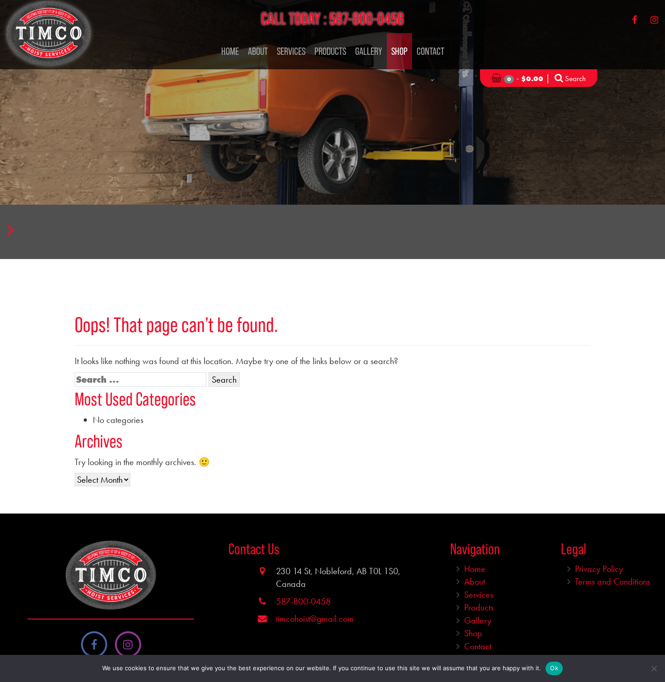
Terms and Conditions (612, 581)
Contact (430, 51)
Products (330, 51)
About (258, 51)
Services (291, 51)
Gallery (368, 51)
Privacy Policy (599, 569)
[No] (653, 668)
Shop (399, 51)
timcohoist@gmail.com (315, 618)
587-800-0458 (366, 18)
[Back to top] (651, 647)
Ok (554, 668)
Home (230, 51)
